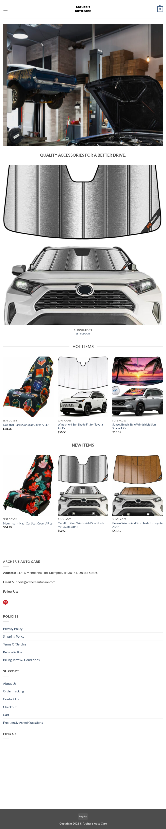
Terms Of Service (14, 644)
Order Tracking (13, 691)
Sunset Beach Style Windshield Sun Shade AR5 (134, 426)
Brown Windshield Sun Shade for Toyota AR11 (137, 525)
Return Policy (12, 652)
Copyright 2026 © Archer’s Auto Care (83, 823)
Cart (6, 714)
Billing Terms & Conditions (21, 660)
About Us (9, 683)
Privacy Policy (12, 629)
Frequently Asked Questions (23, 722)
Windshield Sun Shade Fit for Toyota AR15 (80, 426)
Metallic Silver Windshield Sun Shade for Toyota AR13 (81, 525)
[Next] (156, 246)
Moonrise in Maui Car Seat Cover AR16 (27, 523)
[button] (5, 9)
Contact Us (11, 699)
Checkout (10, 707)
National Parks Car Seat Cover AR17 (26, 424)
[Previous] (9, 246)
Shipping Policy (13, 636)
